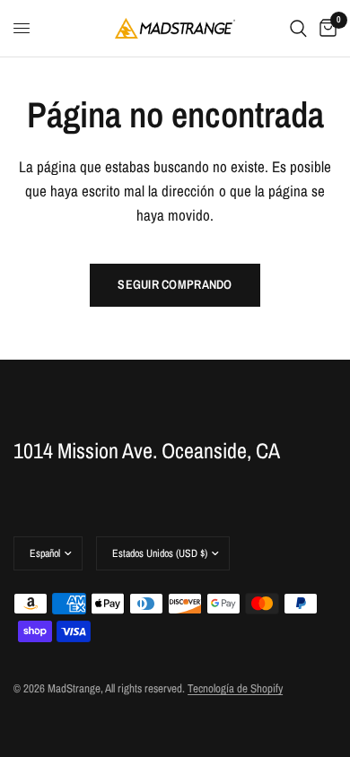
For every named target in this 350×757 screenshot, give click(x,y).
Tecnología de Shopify (235, 688)
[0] (325, 28)
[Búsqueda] (298, 28)
